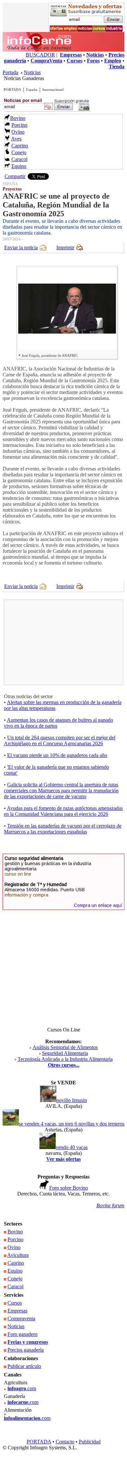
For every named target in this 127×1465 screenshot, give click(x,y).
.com (21, 1388)
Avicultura (18, 1255)
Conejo (18, 152)
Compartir (15, 176)
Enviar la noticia (21, 247)
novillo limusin (71, 1100)
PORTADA (12, 89)
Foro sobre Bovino (68, 1188)
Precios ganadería (25, 1350)
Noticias (32, 72)
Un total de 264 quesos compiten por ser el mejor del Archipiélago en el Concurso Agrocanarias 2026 (59, 740)
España (31, 89)
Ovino (17, 132)
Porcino (19, 125)
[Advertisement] (55, 642)
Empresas (17, 1310)
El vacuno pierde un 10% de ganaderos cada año (57, 755)
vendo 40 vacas (72, 1147)
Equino (18, 166)
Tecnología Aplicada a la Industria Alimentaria (65, 1059)
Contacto (65, 1441)
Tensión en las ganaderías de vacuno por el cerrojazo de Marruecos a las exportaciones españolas (62, 828)
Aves (16, 138)
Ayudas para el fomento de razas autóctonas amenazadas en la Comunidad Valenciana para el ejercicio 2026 (63, 811)
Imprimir (65, 247)
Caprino (19, 145)
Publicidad (90, 1441)
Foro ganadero (22, 1334)
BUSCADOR (40, 55)
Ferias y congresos (27, 1342)
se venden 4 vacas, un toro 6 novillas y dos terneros (71, 1124)
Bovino (17, 118)
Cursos (14, 1303)
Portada (10, 72)
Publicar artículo (24, 1366)
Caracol (19, 159)
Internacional (53, 89)
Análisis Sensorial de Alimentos (65, 1047)
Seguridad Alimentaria (65, 1053)
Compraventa (21, 1318)
